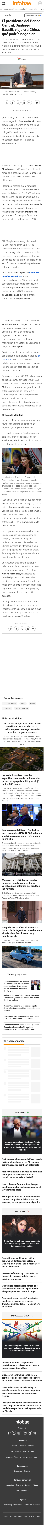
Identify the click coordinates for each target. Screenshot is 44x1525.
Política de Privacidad (32, 1505)
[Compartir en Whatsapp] (7, 103)
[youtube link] (25, 1433)
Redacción (18, 1471)
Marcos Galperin (18, 9)
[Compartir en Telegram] (29, 103)
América (14, 1446)
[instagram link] (19, 1433)
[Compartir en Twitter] (18, 103)
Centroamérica (12, 1457)
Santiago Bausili (10, 703)
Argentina (10, 1485)
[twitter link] (14, 1433)
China (32, 703)
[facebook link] (9, 1433)
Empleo (27, 1471)
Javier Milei (30, 9)
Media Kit (24, 1491)
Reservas (7, 708)
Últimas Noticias (26, 1457)
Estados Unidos (15, 1451)
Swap (23, 703)
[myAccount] (40, 3)
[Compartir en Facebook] (12, 103)
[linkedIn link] (35, 1433)
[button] (4, 3)
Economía (6, 15)
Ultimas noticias (22, 708)
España (31, 1446)
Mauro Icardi (6, 9)
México (26, 1451)
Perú (32, 1451)
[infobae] (22, 3)
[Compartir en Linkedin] (24, 103)
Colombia (22, 1446)
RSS (35, 1457)
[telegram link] (30, 1433)
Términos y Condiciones (13, 1505)
